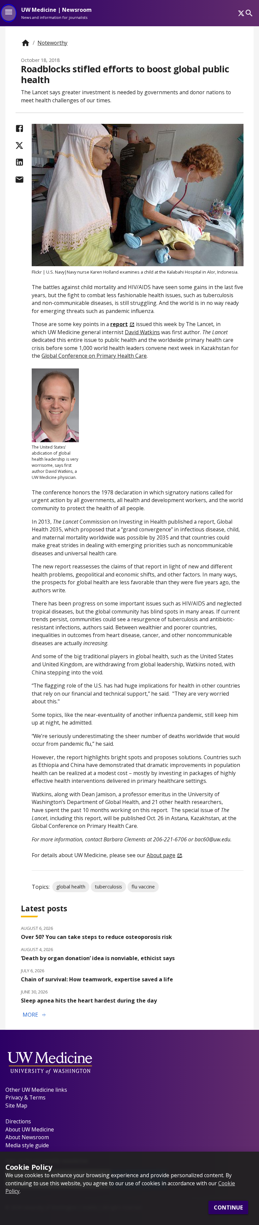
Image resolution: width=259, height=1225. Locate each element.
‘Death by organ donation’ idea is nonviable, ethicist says (98, 958)
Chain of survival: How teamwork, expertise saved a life (97, 979)
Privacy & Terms (25, 1097)
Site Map (16, 1105)
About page (161, 855)
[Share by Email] (19, 179)
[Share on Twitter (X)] (19, 145)
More (35, 1015)
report (119, 324)
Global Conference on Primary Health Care (94, 355)
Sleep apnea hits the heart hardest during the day (89, 1000)
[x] (241, 13)
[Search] (249, 13)
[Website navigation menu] (8, 13)
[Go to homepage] (25, 42)
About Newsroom (27, 1137)
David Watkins (142, 332)
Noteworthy (52, 42)
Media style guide (27, 1145)
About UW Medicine (29, 1129)
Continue (228, 1207)
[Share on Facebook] (19, 128)
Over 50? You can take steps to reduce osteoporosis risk (96, 937)
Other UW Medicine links (36, 1089)
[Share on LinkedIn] (19, 162)
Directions (18, 1121)
